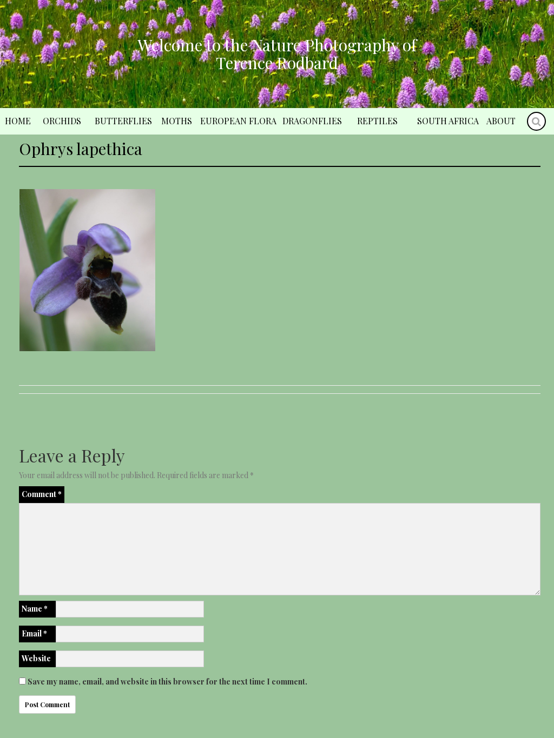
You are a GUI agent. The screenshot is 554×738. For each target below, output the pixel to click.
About (501, 120)
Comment (42, 494)
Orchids (62, 120)
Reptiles (377, 120)
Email (34, 633)
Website (36, 658)
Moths (176, 120)
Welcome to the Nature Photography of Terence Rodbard (277, 53)
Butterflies (123, 120)
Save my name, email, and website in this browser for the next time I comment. (167, 681)
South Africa (448, 120)
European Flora (238, 120)
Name (35, 608)
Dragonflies (312, 120)
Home (18, 120)
